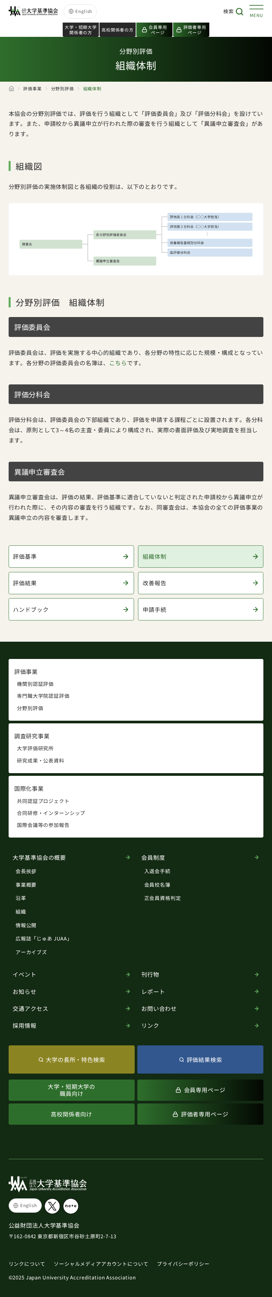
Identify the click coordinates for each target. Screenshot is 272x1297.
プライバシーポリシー (183, 1263)
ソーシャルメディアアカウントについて (101, 1263)
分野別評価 (62, 89)
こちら (118, 363)
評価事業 (32, 89)
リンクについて (27, 1263)
